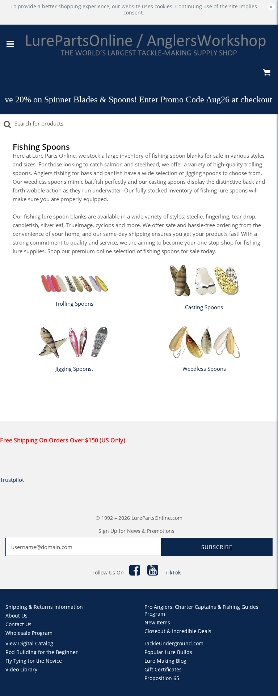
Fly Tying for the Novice (33, 660)
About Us (16, 615)
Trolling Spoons (74, 303)
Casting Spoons (204, 307)
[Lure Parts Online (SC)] (146, 44)
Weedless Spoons (204, 368)
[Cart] (266, 73)
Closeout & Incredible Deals (177, 631)
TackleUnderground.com (173, 643)
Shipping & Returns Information (44, 606)
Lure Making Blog (165, 660)
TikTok (173, 572)
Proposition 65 (161, 678)
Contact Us (18, 624)
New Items (157, 622)
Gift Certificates (163, 669)
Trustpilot (12, 479)
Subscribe (216, 547)
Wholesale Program (28, 632)
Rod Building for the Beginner (41, 652)
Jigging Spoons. (74, 368)
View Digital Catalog (29, 643)
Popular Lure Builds (168, 652)
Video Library (21, 669)
